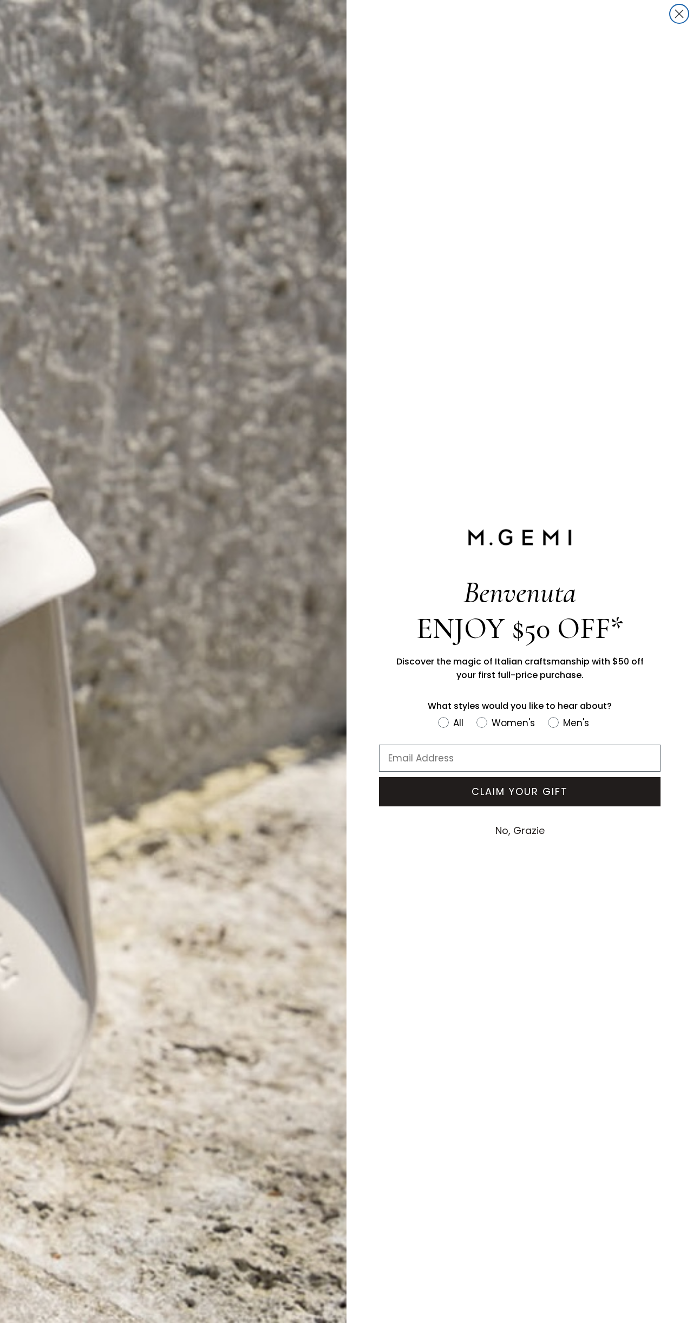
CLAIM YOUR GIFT (520, 791)
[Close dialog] (679, 13)
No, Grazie (520, 830)
